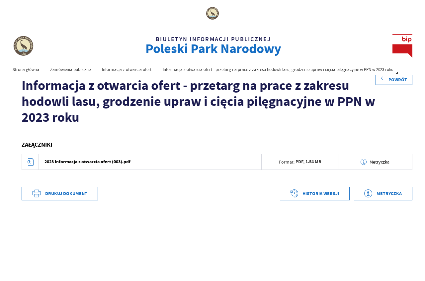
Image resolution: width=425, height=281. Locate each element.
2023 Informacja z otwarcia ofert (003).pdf (87, 162)
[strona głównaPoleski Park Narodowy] (23, 46)
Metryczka (379, 162)
